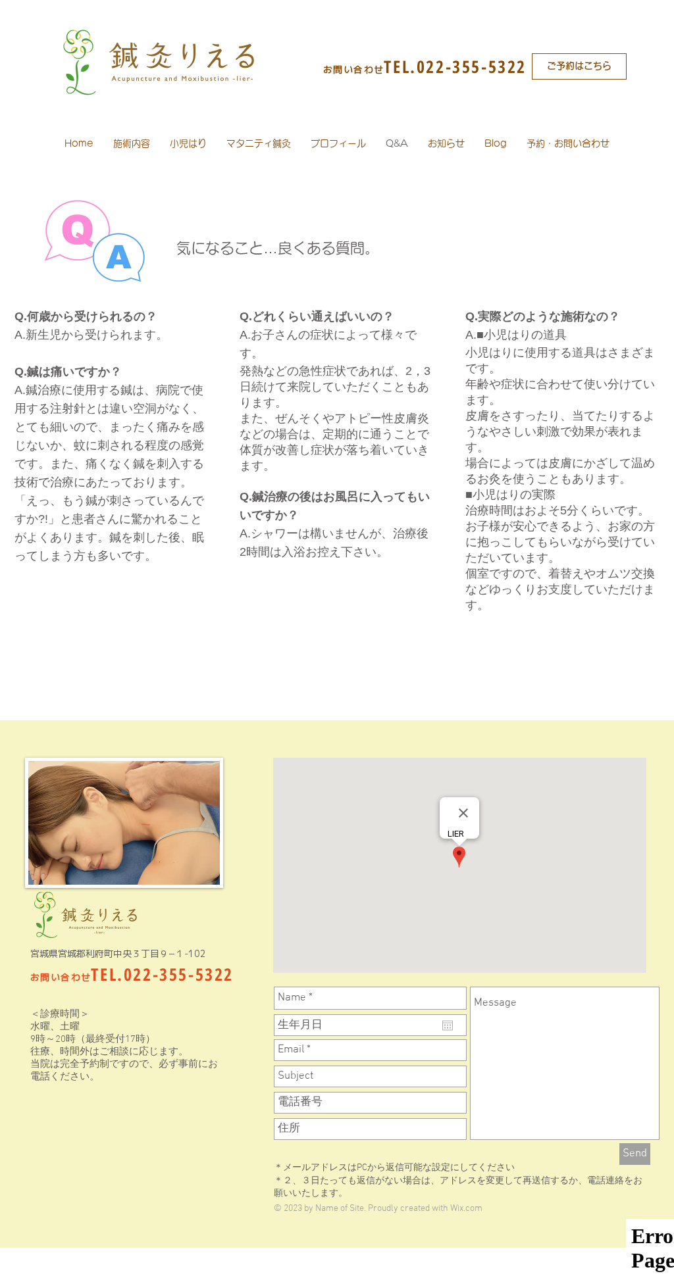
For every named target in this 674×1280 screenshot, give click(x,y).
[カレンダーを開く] (447, 1025)
